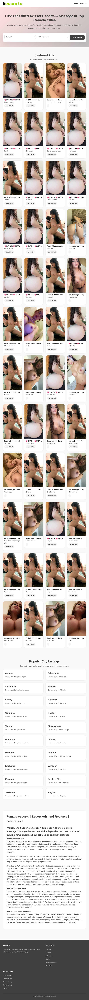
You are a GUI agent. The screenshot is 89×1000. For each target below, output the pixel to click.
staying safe (66, 859)
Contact (5, 988)
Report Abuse (7, 985)
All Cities (49, 965)
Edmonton (49, 956)
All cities (83, 3)
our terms (78, 859)
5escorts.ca (67, 866)
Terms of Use (7, 978)
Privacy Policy (7, 982)
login (76, 3)
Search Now (77, 37)
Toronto (48, 952)
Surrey (48, 959)
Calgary (48, 949)
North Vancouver (51, 962)
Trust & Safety (7, 975)
